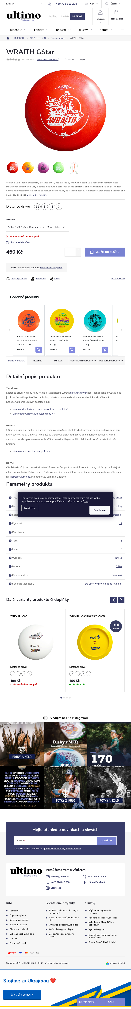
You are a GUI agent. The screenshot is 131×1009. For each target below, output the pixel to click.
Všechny (117, 506)
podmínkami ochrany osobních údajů (62, 848)
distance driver (78, 393)
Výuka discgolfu (96, 929)
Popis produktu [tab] (16, 361)
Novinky (13, 938)
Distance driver (113, 497)
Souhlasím (99, 510)
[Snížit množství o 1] (78, 254)
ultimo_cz (56, 887)
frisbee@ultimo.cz (60, 876)
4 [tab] (70, 698)
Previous (113, 600)
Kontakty (10, 3)
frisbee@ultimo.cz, (20, 477)
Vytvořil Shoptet (117, 963)
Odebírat (106, 840)
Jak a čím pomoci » (22, 995)
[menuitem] (18, 30)
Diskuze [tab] (58, 361)
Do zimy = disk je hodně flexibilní (103, 584)
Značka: (118, 278)
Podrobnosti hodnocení (47, 59)
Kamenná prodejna (18, 920)
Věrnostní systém (18, 924)
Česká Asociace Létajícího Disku (61, 935)
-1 (120, 540)
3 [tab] (67, 698)
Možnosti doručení (20, 242)
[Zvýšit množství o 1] (78, 250)
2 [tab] (64, 698)
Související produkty (81, 361)
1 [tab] (61, 698)
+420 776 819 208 (97, 876)
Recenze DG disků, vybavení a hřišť (64, 919)
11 (120, 523)
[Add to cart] (38, 350)
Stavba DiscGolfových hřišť (102, 942)
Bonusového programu (51, 267)
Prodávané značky (18, 943)
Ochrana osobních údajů (21, 933)
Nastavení (30, 508)
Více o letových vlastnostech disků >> (34, 413)
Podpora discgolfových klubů (103, 918)
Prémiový (117, 575)
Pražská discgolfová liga (61, 929)
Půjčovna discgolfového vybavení (100, 911)
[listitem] (29, 330)
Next (121, 600)
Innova (118, 558)
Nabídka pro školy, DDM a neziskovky (101, 923)
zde (86, 501)
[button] (9, 330)
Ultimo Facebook (96, 882)
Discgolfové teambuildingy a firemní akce (102, 936)
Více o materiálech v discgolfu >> (31, 451)
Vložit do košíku (107, 252)
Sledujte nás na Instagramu (69, 718)
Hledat (77, 16)
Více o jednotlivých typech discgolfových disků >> (41, 409)
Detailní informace (36, 194)
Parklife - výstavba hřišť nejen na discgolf (63, 911)
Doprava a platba (17, 915)
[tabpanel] (36, 650)
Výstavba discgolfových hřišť (63, 925)
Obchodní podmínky (19, 929)
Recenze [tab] (37, 361)
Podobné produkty (109, 361)
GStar (119, 566)
